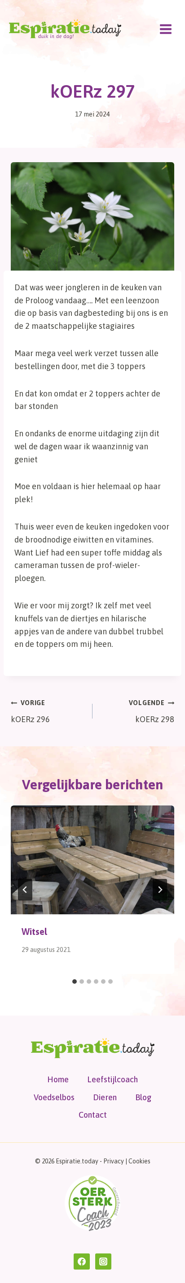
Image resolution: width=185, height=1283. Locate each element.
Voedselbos (54, 1097)
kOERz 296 (30, 711)
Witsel (34, 931)
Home (58, 1079)
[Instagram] (103, 1261)
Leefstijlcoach (112, 1079)
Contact (93, 1114)
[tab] (74, 981)
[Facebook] (82, 1261)
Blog (143, 1097)
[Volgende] (160, 889)
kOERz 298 (151, 711)
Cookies (139, 1161)
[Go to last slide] (25, 889)
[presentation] (92, 859)
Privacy (113, 1161)
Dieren (105, 1097)
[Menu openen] (165, 29)
